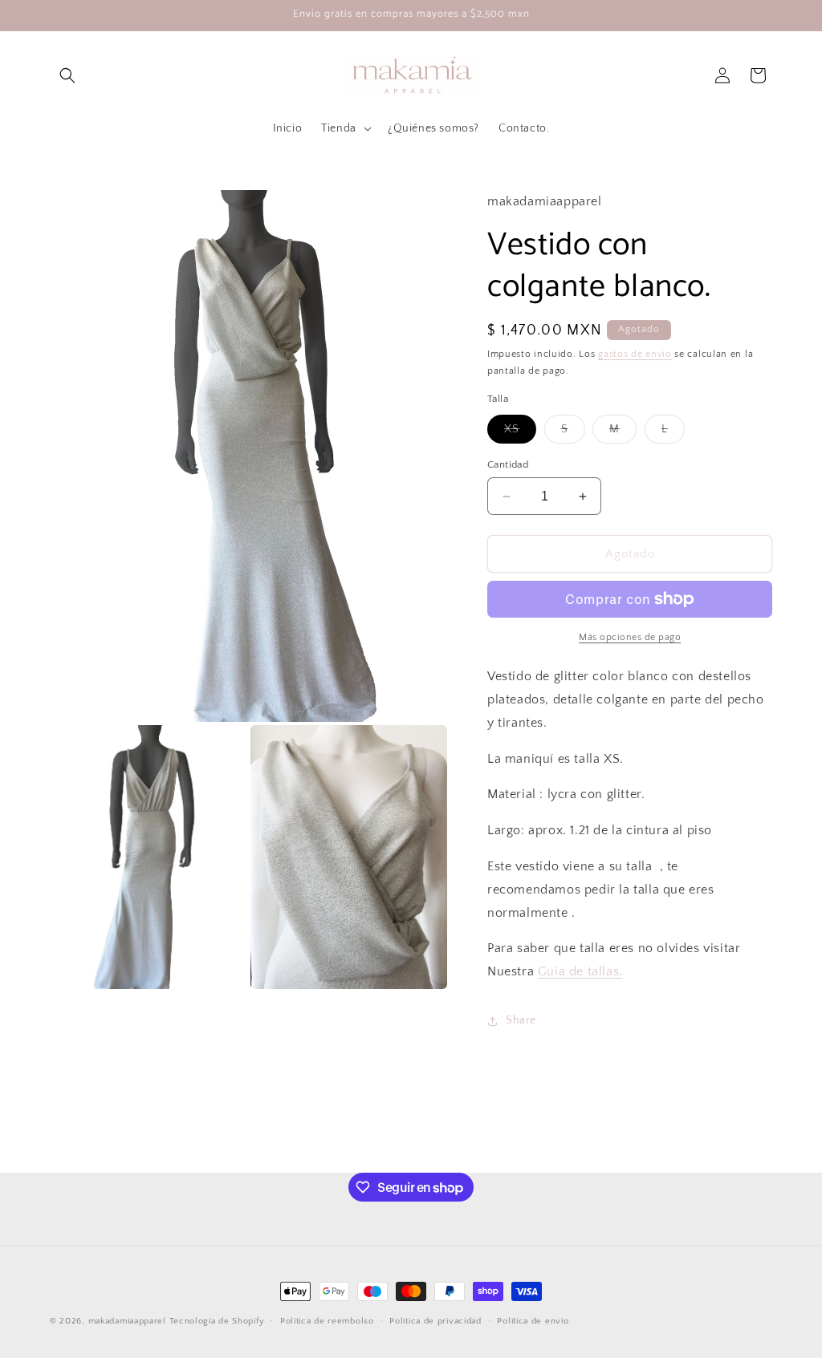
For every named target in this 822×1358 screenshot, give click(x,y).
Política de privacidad (435, 1321)
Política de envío (532, 1321)
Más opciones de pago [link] (630, 637)
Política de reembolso (327, 1321)
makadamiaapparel (127, 1321)
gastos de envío (635, 354)
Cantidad (507, 464)
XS (520, 433)
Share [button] (521, 1020)
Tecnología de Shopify (217, 1321)
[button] (67, 75)
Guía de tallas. (580, 971)
